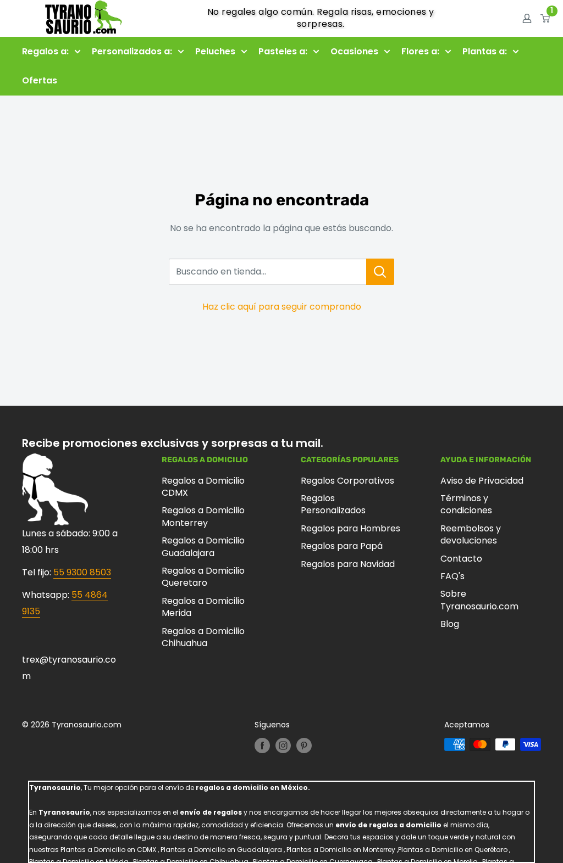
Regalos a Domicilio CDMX (203, 486)
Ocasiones (354, 51)
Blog (449, 624)
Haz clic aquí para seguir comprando (281, 306)
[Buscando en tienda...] (380, 272)
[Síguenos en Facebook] (262, 745)
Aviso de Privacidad (481, 480)
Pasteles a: (282, 51)
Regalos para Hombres (350, 528)
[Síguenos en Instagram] (283, 745)
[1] (546, 18)
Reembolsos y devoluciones (470, 534)
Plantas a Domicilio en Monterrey (340, 849)
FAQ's (452, 576)
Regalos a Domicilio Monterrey (203, 516)
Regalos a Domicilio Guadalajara (203, 546)
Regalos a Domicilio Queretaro (203, 576)
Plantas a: (484, 51)
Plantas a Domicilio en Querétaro (452, 849)
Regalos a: (45, 51)
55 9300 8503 (82, 572)
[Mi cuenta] (527, 18)
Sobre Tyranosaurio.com (479, 599)
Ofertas (39, 80)
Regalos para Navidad (348, 564)
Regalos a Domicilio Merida (203, 607)
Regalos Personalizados (333, 504)
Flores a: (420, 51)
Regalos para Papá (342, 546)
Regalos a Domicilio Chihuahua (203, 637)
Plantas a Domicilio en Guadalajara (221, 849)
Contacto (461, 558)
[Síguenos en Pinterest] (304, 745)
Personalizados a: (132, 51)
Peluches (215, 51)
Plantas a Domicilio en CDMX (108, 849)
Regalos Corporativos (347, 480)
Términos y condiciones (466, 504)
